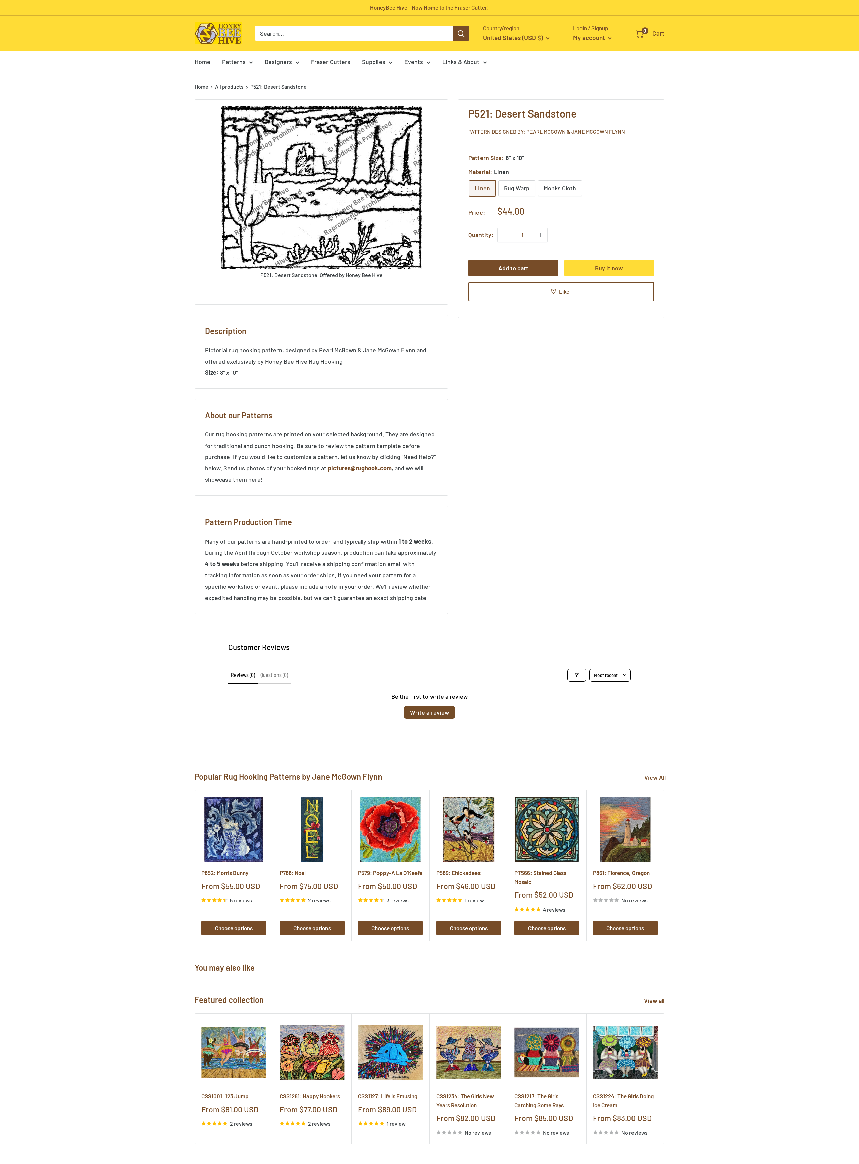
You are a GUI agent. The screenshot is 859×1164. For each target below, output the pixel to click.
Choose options (234, 927)
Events (413, 61)
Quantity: (480, 234)
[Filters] (576, 675)
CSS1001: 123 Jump (225, 1095)
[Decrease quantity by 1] (505, 235)
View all (655, 1000)
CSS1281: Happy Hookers (310, 1095)
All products (229, 86)
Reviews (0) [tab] (243, 675)
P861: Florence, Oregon (621, 872)
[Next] (664, 866)
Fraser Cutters (330, 61)
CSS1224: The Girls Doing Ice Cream (623, 1100)
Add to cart (513, 268)
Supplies (373, 61)
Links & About (460, 61)
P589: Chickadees (458, 872)
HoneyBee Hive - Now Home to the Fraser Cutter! (429, 7)
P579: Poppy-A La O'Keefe (390, 872)
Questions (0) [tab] (274, 675)
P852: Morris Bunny (224, 872)
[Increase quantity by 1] (540, 235)
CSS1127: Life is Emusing (387, 1095)
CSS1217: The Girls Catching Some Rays (539, 1100)
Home (202, 61)
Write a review (429, 712)
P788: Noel (293, 872)
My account (589, 37)
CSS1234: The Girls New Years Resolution (465, 1100)
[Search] (461, 33)
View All (655, 777)
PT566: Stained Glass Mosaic (540, 877)
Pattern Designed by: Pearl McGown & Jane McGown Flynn (546, 131)
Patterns (234, 61)
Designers (278, 61)
